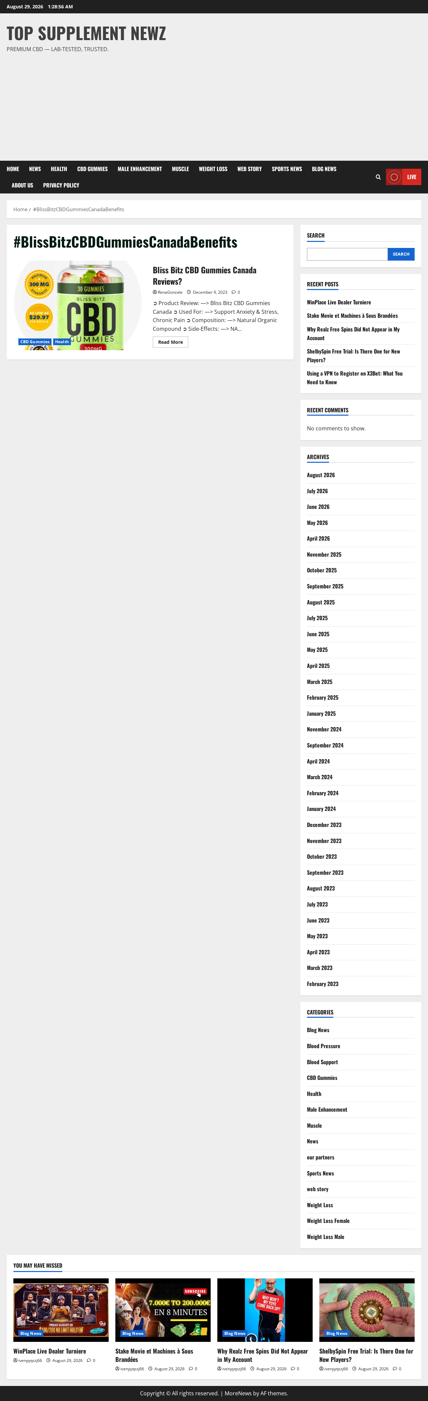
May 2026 (317, 523)
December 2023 (324, 825)
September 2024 (325, 745)
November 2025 (324, 554)
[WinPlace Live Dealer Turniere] (61, 1310)
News (35, 169)
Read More (173, 343)
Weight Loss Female (328, 1221)
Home (13, 169)
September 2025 (325, 586)
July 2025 (317, 618)
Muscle (180, 169)
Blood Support (322, 1062)
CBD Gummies (92, 169)
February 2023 (322, 984)
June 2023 (318, 920)
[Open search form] (378, 176)
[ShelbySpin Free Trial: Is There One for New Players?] (367, 1310)
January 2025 (321, 713)
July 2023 (317, 904)
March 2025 (319, 682)
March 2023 (319, 968)
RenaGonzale (170, 292)
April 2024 (318, 761)
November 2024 (324, 729)
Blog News (324, 169)
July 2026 (317, 491)
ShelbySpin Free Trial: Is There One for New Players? (366, 1355)
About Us (22, 185)
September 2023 (325, 872)
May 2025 (317, 650)
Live (411, 177)
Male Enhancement (140, 169)
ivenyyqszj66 (30, 1360)
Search (316, 235)
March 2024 (319, 777)
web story (249, 169)
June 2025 (318, 634)
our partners (320, 1157)
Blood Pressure (323, 1046)
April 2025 (318, 666)
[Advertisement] (212, 104)
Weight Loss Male (325, 1237)
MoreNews (238, 1393)
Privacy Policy (61, 185)
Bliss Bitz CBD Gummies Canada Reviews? (80, 305)
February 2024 (322, 793)
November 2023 (324, 841)
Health (59, 169)
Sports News (287, 169)
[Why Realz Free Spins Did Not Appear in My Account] (265, 1310)
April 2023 (318, 952)
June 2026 (318, 507)
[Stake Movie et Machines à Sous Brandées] (163, 1310)
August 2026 (321, 475)
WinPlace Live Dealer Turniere (339, 302)
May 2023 (317, 936)
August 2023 (321, 888)
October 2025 (322, 570)
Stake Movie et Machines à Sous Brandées (352, 315)
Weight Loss (213, 169)
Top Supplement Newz (86, 32)
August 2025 (321, 602)
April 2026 (318, 538)
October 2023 (322, 856)
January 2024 (321, 809)
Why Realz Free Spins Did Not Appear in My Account (262, 1355)
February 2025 (322, 697)
